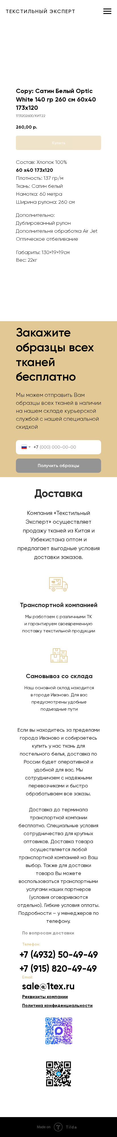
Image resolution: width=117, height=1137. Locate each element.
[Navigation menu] (107, 11)
